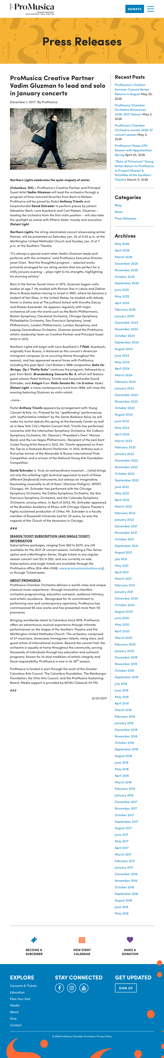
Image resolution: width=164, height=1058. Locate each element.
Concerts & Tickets (23, 985)
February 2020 (125, 644)
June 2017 (121, 834)
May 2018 (122, 769)
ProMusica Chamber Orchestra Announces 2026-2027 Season (130, 109)
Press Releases (125, 218)
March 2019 (123, 710)
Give (13, 1018)
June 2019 (121, 690)
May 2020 (122, 624)
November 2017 (126, 808)
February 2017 (125, 861)
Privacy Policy (104, 1036)
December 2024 (126, 322)
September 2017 (126, 821)
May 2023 (122, 427)
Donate (135, 9)
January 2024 (124, 388)
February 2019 (125, 716)
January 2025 (124, 316)
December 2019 (126, 657)
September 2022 (127, 480)
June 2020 (122, 618)
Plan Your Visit (20, 999)
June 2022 (122, 487)
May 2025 (122, 296)
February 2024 (125, 381)
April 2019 (122, 703)
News (119, 211)
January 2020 (124, 651)
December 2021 (126, 526)
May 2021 (121, 565)
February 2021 (125, 585)
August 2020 (124, 611)
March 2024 (123, 375)
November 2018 (126, 736)
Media (15, 1005)
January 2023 (124, 454)
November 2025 (126, 270)
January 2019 (124, 723)
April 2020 (122, 631)
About (14, 1012)
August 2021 (123, 552)
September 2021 (126, 545)
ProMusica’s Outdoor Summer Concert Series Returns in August (132, 89)
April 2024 (122, 368)
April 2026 (122, 250)
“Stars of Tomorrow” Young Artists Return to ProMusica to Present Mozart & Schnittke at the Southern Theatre (134, 170)
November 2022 (126, 467)
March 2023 (123, 441)
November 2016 (126, 880)
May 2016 (122, 913)
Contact (15, 1025)
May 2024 (122, 362)
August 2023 (124, 414)
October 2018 (124, 742)
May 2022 (122, 493)
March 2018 (123, 782)
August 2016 (123, 900)
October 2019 (124, 670)
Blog (118, 205)
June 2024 (122, 355)
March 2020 (123, 637)
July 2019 (121, 683)
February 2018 (125, 788)
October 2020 (125, 605)
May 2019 (122, 697)
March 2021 (123, 578)
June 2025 (122, 289)
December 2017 (126, 802)
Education (17, 992)
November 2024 (126, 329)
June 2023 (122, 421)
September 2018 (126, 749)
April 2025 (122, 303)
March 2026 (123, 257)
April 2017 (122, 848)
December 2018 (126, 729)
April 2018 (122, 775)
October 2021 (124, 539)
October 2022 (124, 473)
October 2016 (124, 887)
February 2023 (125, 447)
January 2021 (124, 591)
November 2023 (126, 401)
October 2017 (124, 815)
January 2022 (124, 519)
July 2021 (121, 559)
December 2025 (126, 263)
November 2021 (126, 532)
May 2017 (121, 841)
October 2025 (125, 276)
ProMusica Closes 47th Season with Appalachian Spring (133, 150)
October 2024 (125, 335)
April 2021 (122, 572)
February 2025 (125, 309)
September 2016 (126, 893)
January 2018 (124, 795)
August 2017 (123, 828)
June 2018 (121, 762)
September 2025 (127, 283)
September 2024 (127, 342)
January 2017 (124, 867)
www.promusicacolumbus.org (81, 568)
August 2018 (123, 756)
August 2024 (124, 349)
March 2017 (123, 854)
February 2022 (125, 513)
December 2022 (126, 460)
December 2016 (126, 874)
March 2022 (123, 506)
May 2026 (122, 243)
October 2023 (125, 408)
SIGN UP (126, 988)
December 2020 (126, 598)
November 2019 (126, 664)
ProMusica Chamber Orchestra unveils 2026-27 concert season (134, 130)
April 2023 (122, 434)
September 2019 (126, 677)
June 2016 (121, 907)
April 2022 (122, 500)
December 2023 (126, 395)
